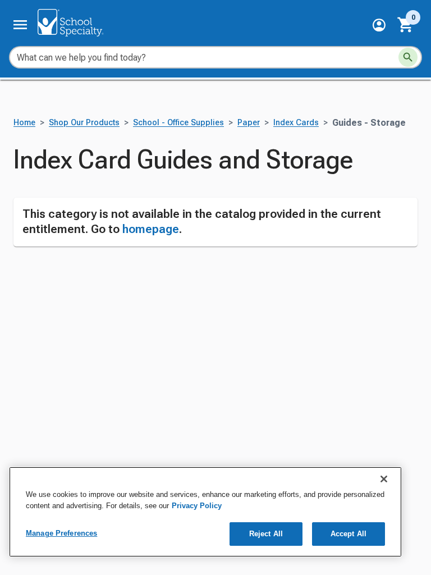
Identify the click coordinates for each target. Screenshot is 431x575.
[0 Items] (406, 25)
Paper (248, 122)
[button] (379, 25)
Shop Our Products (84, 122)
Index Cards (296, 122)
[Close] (384, 479)
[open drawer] (20, 24)
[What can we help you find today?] (408, 57)
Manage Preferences (61, 533)
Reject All (266, 534)
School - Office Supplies (178, 122)
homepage (150, 229)
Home (24, 122)
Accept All (348, 534)
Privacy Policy (197, 505)
